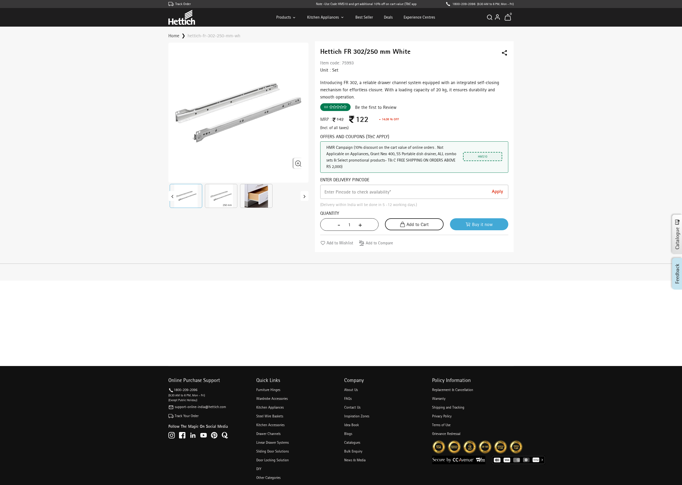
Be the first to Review (375, 107)
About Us (351, 390)
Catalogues (352, 442)
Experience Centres (419, 17)
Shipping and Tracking (448, 407)
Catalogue (677, 238)
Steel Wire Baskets (269, 416)
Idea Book (351, 425)
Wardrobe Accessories (272, 398)
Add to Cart (418, 224)
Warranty (438, 398)
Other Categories (268, 477)
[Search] (489, 17)
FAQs (348, 398)
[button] (186, 196)
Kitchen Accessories (270, 425)
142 (340, 119)
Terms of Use (441, 425)
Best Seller (364, 17)
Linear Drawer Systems (272, 442)
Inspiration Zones (356, 416)
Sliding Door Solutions (272, 451)
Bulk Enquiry (353, 451)
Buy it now (482, 224)
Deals (388, 17)
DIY (258, 469)
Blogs (348, 433)
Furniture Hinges (268, 390)
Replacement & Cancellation (452, 390)
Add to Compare (379, 242)
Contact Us (352, 407)
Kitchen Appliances (323, 17)
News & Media (355, 460)
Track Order (183, 4)
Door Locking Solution (272, 460)
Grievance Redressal (446, 433)
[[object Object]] (172, 196)
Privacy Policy (442, 416)
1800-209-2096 (464, 4)
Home (173, 35)
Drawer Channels (268, 433)
